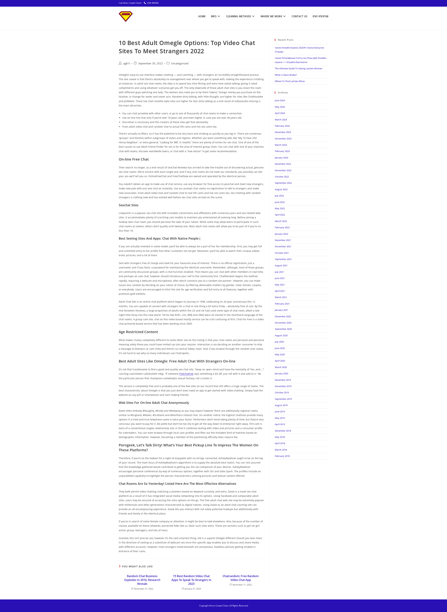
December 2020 (283, 316)
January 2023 (281, 157)
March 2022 (281, 221)
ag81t (126, 63)
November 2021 (283, 246)
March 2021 (281, 297)
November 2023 (283, 138)
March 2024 (281, 119)
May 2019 (280, 418)
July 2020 (279, 341)
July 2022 (279, 195)
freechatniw (186, 373)
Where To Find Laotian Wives (290, 81)
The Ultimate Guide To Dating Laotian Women (298, 68)
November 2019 (283, 386)
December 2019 (283, 379)
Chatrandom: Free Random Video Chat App (241, 578)
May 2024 (280, 106)
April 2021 (280, 290)
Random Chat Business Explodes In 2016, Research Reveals (142, 580)
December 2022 (283, 163)
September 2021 (283, 259)
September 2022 (283, 182)
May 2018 (280, 437)
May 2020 (280, 354)
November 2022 (283, 170)
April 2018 (280, 443)
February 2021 (282, 303)
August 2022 (281, 189)
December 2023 (283, 132)
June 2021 (280, 278)
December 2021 (283, 240)
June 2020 (280, 348)
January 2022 (281, 233)
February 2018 (282, 456)
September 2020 (283, 329)
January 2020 (281, 373)
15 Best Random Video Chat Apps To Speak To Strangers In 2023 (191, 580)
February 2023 (282, 151)
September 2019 (283, 398)
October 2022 (282, 176)
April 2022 (280, 214)
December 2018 (283, 430)
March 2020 (281, 367)
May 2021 (280, 284)
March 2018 (281, 449)
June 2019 (280, 411)
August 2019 (281, 405)
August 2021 (281, 265)
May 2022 (280, 208)
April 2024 (280, 113)
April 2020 (280, 360)
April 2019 (280, 424)
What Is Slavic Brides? (286, 74)
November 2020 (283, 322)
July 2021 (279, 271)
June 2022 (280, 202)
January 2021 (281, 309)
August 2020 (281, 335)
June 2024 (280, 100)
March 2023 (281, 144)
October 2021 (282, 252)
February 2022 (282, 227)
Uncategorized (179, 63)
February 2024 (282, 125)
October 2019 (282, 392)
